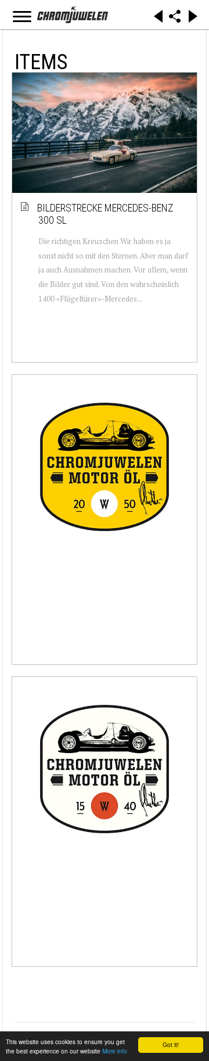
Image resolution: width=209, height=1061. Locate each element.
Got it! (171, 1044)
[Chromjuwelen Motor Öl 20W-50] (104, 466)
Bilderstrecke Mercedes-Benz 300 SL (106, 214)
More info (114, 1050)
